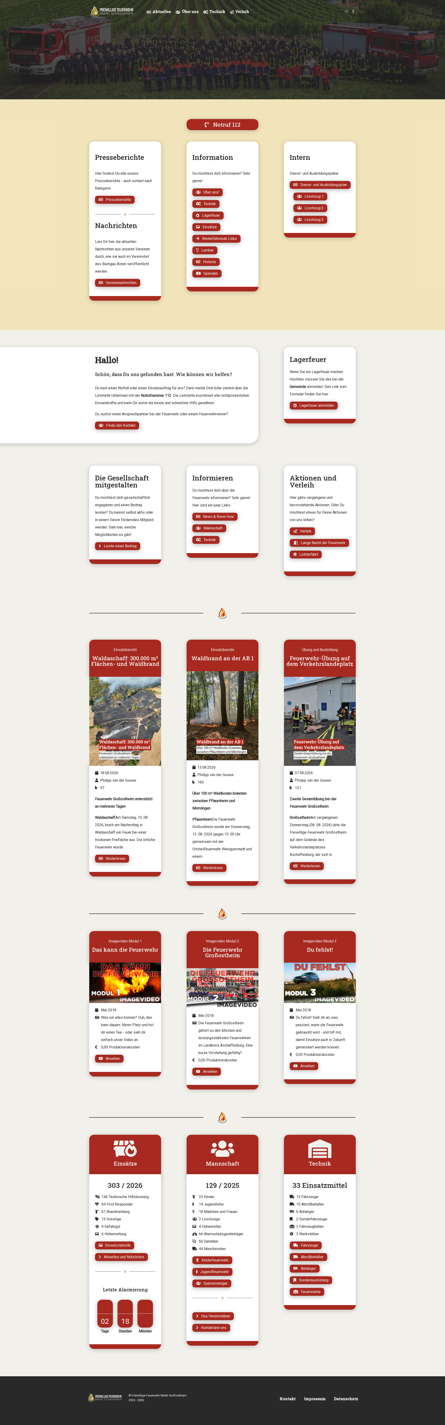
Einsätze (208, 227)
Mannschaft (211, 528)
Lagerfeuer (209, 215)
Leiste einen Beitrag (119, 546)
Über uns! (210, 192)
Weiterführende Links (218, 238)
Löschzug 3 (313, 219)
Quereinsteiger (214, 1283)
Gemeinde (298, 386)
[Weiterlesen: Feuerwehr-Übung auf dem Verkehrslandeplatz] (320, 721)
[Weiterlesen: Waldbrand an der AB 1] (222, 715)
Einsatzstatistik (116, 1245)
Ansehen (111, 1058)
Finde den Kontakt (119, 425)
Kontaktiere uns (212, 1327)
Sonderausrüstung (312, 1280)
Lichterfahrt (307, 554)
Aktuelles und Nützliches (122, 1257)
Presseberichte (117, 199)
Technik (208, 204)
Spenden (209, 273)
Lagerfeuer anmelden (315, 405)
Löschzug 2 (313, 208)
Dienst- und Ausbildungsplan (322, 185)
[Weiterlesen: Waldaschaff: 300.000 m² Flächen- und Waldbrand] (125, 721)
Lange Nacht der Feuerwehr (321, 543)
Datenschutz (346, 1398)
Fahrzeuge (308, 1245)
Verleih (304, 531)
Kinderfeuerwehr (214, 1260)
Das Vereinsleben (214, 1316)
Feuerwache (309, 1292)
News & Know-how (217, 516)
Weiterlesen (114, 858)
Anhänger (307, 1268)
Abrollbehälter (311, 1257)
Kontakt (288, 1398)
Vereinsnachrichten (120, 282)
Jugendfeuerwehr (213, 1272)
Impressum (315, 1398)
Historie (208, 262)
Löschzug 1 (313, 196)
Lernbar (206, 250)
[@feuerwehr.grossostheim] (346, 11)
